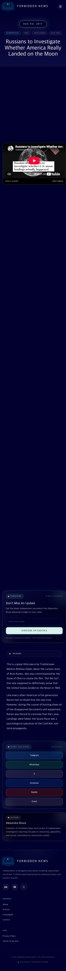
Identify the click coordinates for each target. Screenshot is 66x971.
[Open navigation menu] (60, 6)
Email (34, 801)
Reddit (34, 792)
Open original (57, 181)
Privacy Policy (9, 936)
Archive (6, 909)
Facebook (34, 783)
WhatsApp (34, 764)
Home (5, 904)
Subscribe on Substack (34, 630)
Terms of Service (10, 941)
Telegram (34, 755)
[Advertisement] (33, 105)
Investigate (8, 914)
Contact (6, 919)
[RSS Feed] (24, 887)
